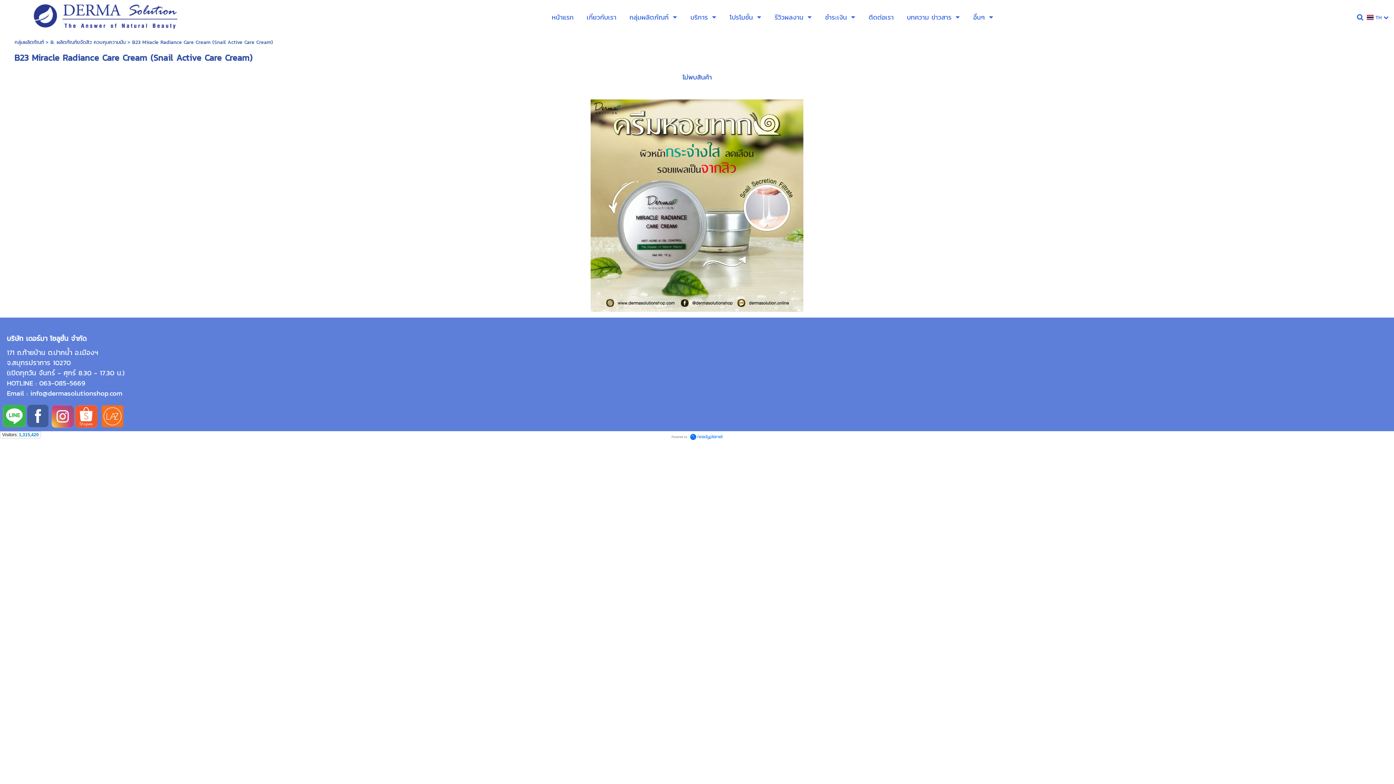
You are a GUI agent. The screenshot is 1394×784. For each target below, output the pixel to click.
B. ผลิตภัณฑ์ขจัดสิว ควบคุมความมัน (88, 42)
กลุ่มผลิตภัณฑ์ (29, 42)
